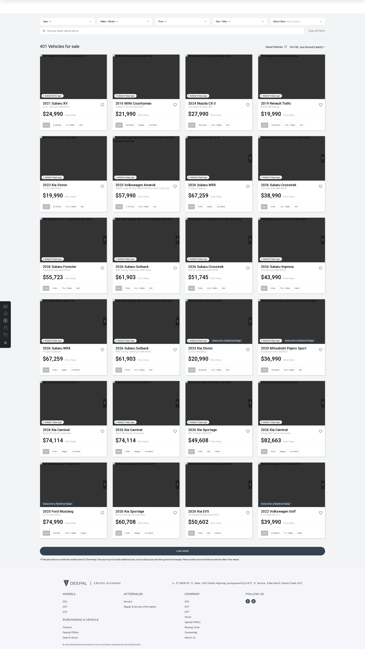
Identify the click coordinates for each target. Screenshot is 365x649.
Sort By (294, 46)
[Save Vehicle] (102, 105)
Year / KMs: (221, 21)
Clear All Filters (316, 30)
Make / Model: (108, 21)
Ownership (191, 632)
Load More (182, 551)
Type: (45, 21)
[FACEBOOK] (248, 601)
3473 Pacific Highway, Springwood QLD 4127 (227, 583)
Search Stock (70, 637)
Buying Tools (192, 627)
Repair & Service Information (140, 606)
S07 (65, 606)
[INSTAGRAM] (253, 601)
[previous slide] (42, 77)
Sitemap (106, 645)
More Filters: (279, 21)
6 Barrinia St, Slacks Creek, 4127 (284, 583)
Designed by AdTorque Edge (126, 645)
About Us (190, 637)
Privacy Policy (93, 645)
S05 (65, 601)
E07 (65, 612)
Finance (67, 627)
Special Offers (71, 632)
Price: (161, 21)
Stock (188, 617)
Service (128, 601)
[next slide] (105, 77)
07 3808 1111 (182, 583)
